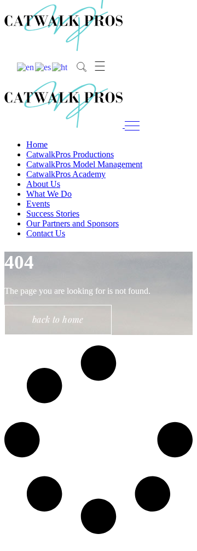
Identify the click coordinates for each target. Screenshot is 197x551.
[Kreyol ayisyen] (60, 66)
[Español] (43, 66)
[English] (26, 66)
